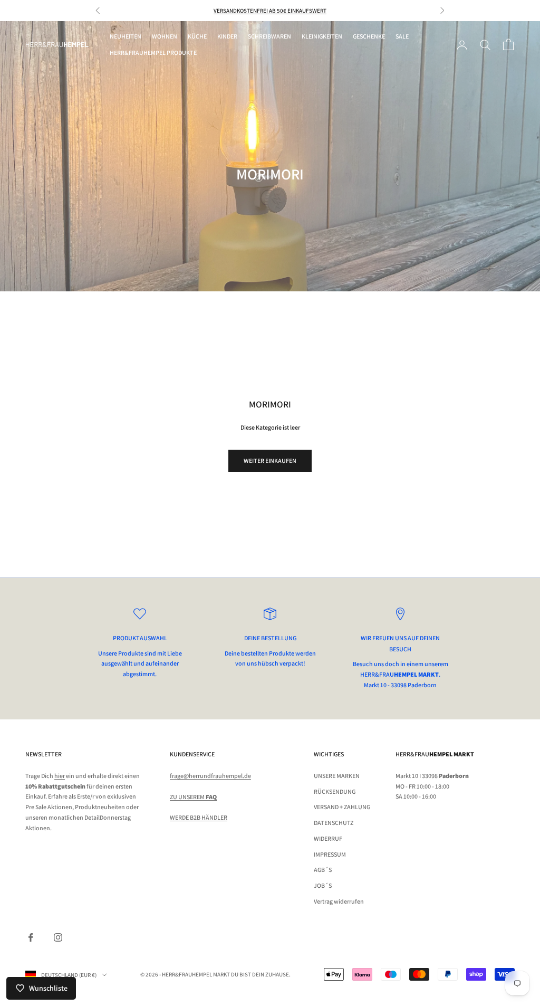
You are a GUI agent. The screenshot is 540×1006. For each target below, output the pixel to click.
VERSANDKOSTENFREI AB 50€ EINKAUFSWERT (270, 10)
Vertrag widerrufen (339, 901)
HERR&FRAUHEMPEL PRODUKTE (153, 52)
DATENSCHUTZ (333, 823)
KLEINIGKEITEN (322, 36)
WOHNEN (164, 36)
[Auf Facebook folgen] (30, 937)
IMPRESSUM (330, 854)
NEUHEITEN (125, 36)
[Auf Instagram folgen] (58, 937)
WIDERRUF (328, 838)
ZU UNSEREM (193, 797)
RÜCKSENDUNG (334, 791)
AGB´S (323, 870)
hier (59, 776)
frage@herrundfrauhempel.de (210, 776)
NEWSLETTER (43, 754)
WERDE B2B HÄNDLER (198, 817)
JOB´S (323, 885)
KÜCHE (197, 36)
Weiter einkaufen (270, 460)
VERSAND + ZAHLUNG (342, 807)
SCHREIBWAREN (269, 36)
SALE (402, 36)
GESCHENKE (369, 36)
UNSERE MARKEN (337, 776)
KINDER (227, 36)
